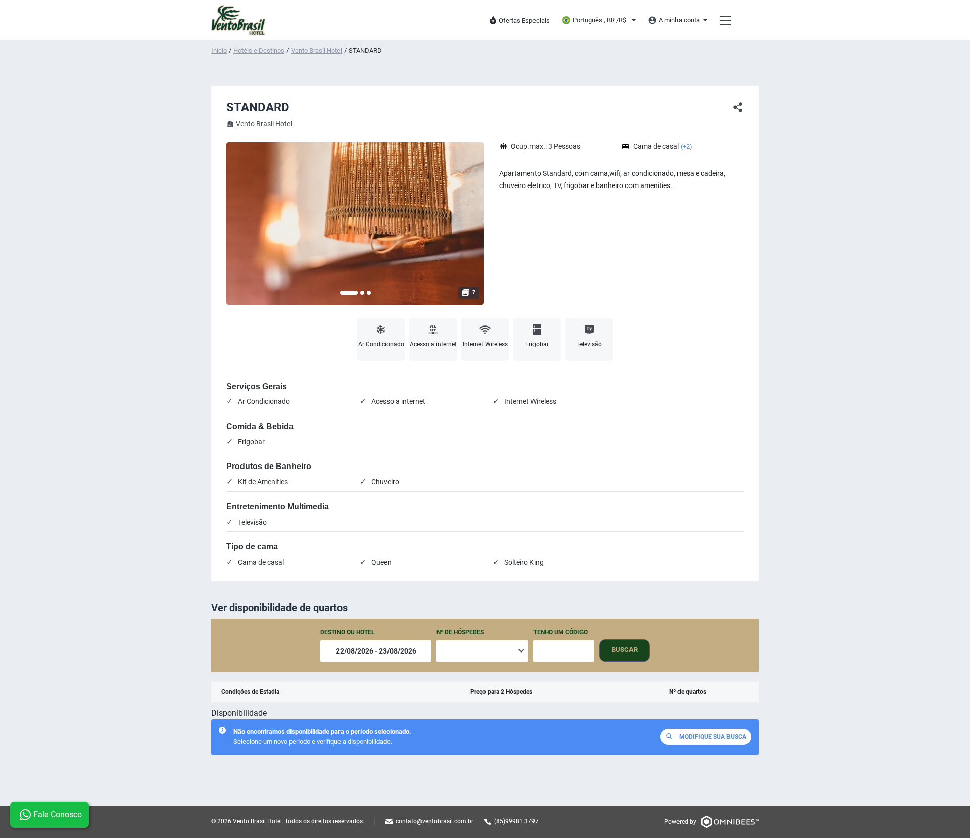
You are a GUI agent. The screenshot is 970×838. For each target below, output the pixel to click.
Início (219, 50)
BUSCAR (625, 650)
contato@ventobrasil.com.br (434, 821)
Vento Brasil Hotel (316, 50)
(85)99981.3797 (516, 821)
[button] (349, 293)
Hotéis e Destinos (258, 50)
